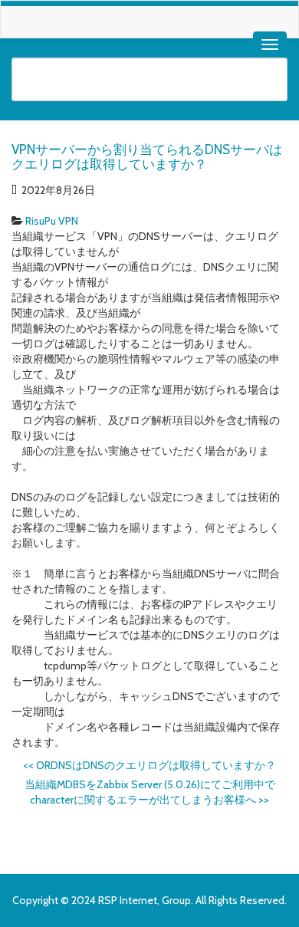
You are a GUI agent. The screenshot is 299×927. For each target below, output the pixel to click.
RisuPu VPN (51, 221)
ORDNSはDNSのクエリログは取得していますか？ (149, 765)
